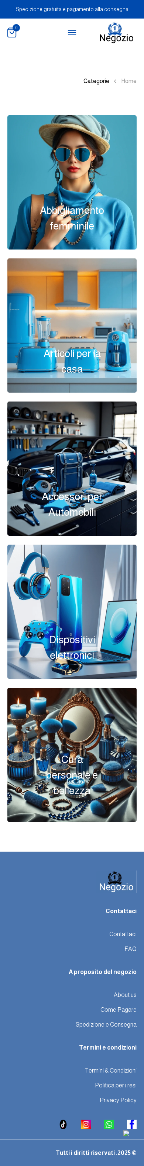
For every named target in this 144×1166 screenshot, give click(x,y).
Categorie (96, 81)
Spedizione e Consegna (106, 1024)
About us (125, 995)
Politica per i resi (116, 1085)
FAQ (130, 949)
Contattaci (123, 934)
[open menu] (72, 32)
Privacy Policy (118, 1100)
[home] (116, 33)
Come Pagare (118, 1010)
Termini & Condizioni (111, 1070)
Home (129, 81)
